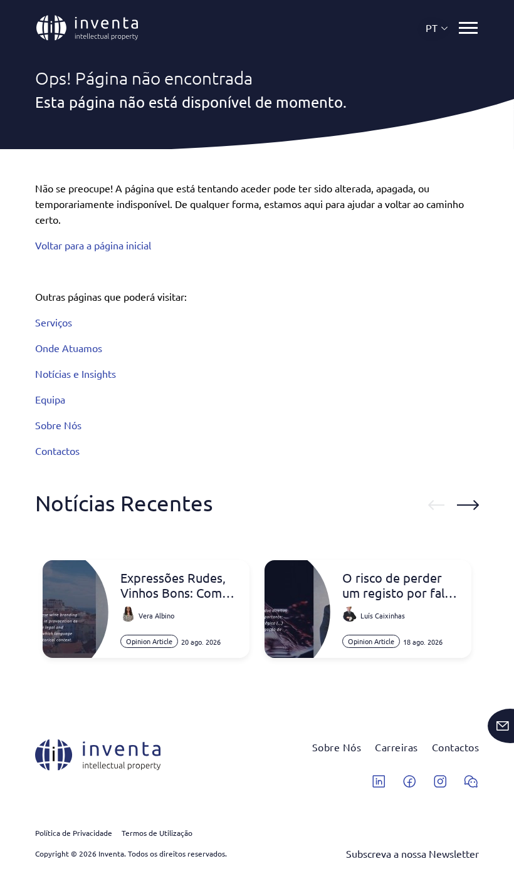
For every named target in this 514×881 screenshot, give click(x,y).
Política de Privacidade (73, 833)
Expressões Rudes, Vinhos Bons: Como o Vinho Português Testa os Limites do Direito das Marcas (174, 585)
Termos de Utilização (157, 833)
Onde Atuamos (68, 347)
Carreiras (396, 747)
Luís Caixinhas (382, 615)
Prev (436, 505)
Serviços (53, 322)
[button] (437, 28)
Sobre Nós (58, 425)
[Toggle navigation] (468, 28)
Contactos (57, 450)
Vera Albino (156, 615)
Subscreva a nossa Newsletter (412, 853)
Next (468, 505)
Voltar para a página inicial (93, 245)
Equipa (50, 399)
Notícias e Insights (75, 373)
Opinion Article (149, 641)
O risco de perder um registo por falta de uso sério (399, 585)
